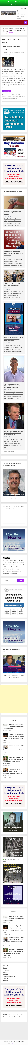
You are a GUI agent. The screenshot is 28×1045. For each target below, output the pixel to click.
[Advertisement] (14, 695)
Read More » (7, 91)
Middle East (21, 96)
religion (15, 98)
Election (11, 32)
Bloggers (21, 94)
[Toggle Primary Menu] (25, 22)
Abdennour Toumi (19, 52)
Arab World (16, 94)
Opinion (4, 98)
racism (11, 98)
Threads (5, 980)
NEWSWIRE (14, 912)
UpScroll (5, 978)
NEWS (14, 720)
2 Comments (7, 55)
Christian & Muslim (6, 96)
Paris (7, 98)
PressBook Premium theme (17, 1043)
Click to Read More (8, 451)
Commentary (15, 96)
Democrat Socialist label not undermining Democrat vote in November (17, 29)
